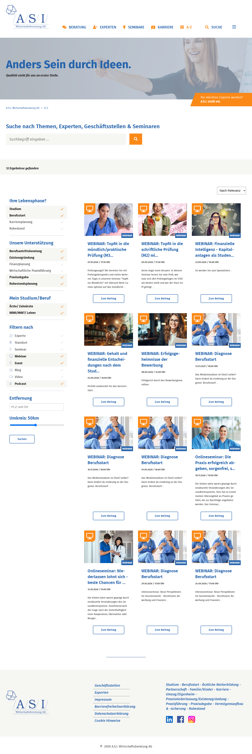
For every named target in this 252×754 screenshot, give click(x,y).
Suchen (22, 439)
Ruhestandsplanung (23, 283)
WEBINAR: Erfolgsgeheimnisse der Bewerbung (160, 359)
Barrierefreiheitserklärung (115, 706)
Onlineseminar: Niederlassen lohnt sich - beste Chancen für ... (108, 577)
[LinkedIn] (169, 721)
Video (19, 377)
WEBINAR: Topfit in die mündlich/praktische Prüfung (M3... (108, 250)
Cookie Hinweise (107, 720)
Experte (20, 335)
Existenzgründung (21, 257)
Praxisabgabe (19, 277)
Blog (18, 370)
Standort (21, 342)
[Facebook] (180, 721)
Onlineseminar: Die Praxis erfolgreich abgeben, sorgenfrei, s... (215, 463)
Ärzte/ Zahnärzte (21, 306)
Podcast (20, 383)
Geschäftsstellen (107, 685)
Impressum (103, 699)
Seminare (136, 27)
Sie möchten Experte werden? (222, 99)
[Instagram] (191, 721)
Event (18, 363)
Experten (108, 27)
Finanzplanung (19, 264)
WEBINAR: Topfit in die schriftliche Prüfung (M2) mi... (162, 250)
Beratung (77, 27)
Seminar (20, 349)
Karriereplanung (20, 222)
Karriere (165, 27)
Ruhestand (17, 228)
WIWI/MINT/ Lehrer (22, 313)
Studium (15, 209)
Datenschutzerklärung (112, 713)
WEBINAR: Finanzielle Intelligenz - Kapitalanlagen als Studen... (215, 250)
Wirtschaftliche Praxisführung (30, 270)
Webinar (20, 356)
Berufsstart (17, 215)
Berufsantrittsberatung (25, 251)
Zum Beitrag (108, 298)
